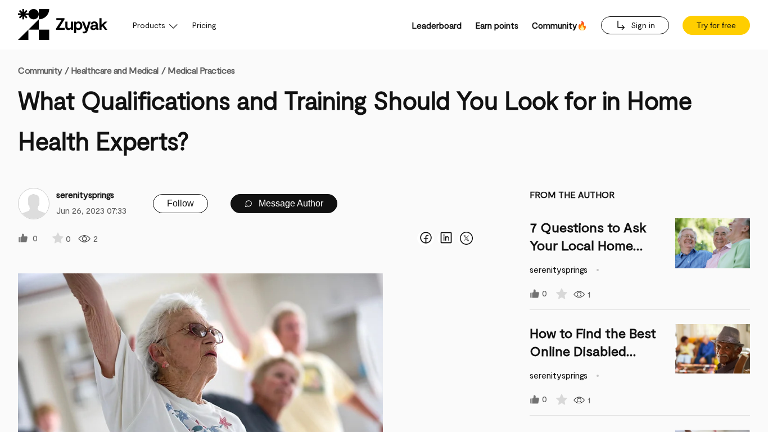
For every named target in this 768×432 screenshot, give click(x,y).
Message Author (289, 203)
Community (43, 70)
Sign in (642, 25)
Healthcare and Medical (115, 70)
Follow (180, 203)
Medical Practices (201, 70)
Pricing (204, 25)
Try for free (716, 25)
